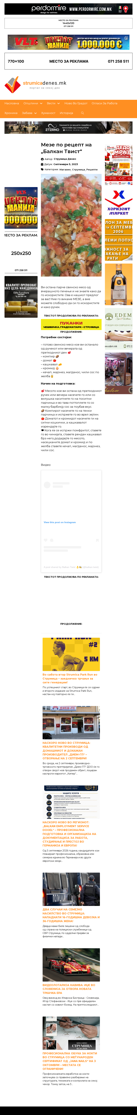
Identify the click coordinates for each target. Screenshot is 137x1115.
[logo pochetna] (35, 84)
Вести (51, 103)
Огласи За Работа (104, 103)
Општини (31, 103)
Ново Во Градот (75, 103)
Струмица (78, 169)
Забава (27, 113)
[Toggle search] (83, 113)
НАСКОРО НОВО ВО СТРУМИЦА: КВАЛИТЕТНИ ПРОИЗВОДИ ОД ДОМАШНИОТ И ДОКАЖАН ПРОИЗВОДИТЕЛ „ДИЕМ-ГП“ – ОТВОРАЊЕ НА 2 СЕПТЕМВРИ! (66, 750)
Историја (66, 113)
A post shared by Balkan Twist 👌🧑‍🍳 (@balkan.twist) (71, 567)
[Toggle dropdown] (41, 103)
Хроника (11, 113)
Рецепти (92, 169)
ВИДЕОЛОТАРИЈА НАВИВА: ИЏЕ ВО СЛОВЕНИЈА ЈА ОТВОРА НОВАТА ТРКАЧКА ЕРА (69, 989)
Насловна (12, 103)
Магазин (65, 169)
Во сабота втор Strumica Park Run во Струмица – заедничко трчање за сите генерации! (70, 678)
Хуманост (48, 113)
